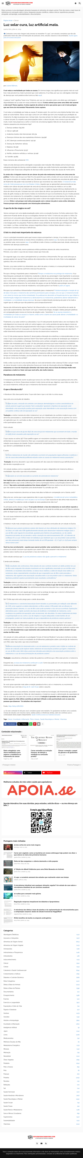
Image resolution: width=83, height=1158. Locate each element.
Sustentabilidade (41, 1120)
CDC (27, 160)
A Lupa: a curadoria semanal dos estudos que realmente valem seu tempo (41, 877)
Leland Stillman (11, 86)
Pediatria (41, 1063)
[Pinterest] (34, 724)
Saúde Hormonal (41, 1092)
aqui (39, 95)
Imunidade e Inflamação (21, 719)
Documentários (41, 992)
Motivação (41, 1052)
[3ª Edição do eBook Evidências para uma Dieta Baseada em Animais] (8, 871)
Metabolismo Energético (41, 1045)
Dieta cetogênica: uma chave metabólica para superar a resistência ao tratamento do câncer (12, 753)
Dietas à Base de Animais (41, 984)
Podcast (41, 1074)
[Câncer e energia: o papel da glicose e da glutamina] (68, 741)
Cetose (41, 967)
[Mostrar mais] (42, 724)
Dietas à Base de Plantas (41, 988)
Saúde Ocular (41, 1102)
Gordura (41, 1013)
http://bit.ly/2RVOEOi (15, 706)
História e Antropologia (41, 1020)
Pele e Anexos (34, 719)
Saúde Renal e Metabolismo (41, 1110)
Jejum (41, 1031)
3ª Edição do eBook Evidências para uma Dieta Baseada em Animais (39, 869)
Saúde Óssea (41, 1106)
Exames (41, 999)
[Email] (38, 724)
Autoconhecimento (41, 959)
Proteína (41, 1077)
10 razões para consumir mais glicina (27, 894)
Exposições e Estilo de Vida (41, 1006)
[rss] (46, 1143)
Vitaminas (63, 719)
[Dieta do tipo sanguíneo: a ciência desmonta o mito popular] (8, 863)
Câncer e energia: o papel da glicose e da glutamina (67, 752)
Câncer (16, 20)
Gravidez (41, 1017)
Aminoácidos (41, 949)
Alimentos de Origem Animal (41, 941)
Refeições (41, 1085)
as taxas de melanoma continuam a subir (28, 663)
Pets (41, 1070)
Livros (41, 1035)
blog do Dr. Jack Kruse (31, 687)
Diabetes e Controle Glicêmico (41, 977)
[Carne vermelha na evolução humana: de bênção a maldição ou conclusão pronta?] (41, 741)
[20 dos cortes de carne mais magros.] (8, 847)
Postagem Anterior (9, 765)
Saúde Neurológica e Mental (49, 719)
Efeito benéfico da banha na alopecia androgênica (32, 918)
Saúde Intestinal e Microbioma (41, 1095)
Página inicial (8, 20)
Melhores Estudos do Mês (41, 1042)
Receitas (41, 1081)
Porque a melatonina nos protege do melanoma (55, 273)
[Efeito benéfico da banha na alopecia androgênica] (8, 920)
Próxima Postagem (73, 765)
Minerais (41, 1049)
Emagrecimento (41, 995)
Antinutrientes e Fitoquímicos (41, 952)
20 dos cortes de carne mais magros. (27, 845)
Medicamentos (41, 1038)
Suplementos (41, 1117)
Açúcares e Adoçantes (41, 938)
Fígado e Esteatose (41, 1009)
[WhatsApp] (30, 724)
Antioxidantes (41, 956)
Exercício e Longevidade (41, 1002)
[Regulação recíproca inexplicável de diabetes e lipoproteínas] (8, 904)
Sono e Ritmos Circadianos (41, 1113)
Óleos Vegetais (41, 1060)
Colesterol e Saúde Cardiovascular (41, 970)
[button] (2, 3)
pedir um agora (64, 286)
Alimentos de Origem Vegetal (41, 945)
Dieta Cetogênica (41, 981)
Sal (41, 1088)
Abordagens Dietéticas (41, 934)
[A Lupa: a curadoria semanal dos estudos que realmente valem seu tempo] (8, 879)
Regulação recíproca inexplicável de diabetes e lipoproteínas (36, 902)
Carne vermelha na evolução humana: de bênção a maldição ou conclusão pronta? (41, 753)
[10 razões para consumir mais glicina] (8, 896)
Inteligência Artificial (41, 1027)
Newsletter (41, 1056)
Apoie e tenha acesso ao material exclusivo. (46, 715)
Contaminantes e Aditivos (41, 974)
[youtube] (41, 1143)
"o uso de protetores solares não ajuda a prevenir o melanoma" (44, 557)
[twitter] (37, 1143)
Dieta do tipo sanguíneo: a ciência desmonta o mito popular (36, 861)
